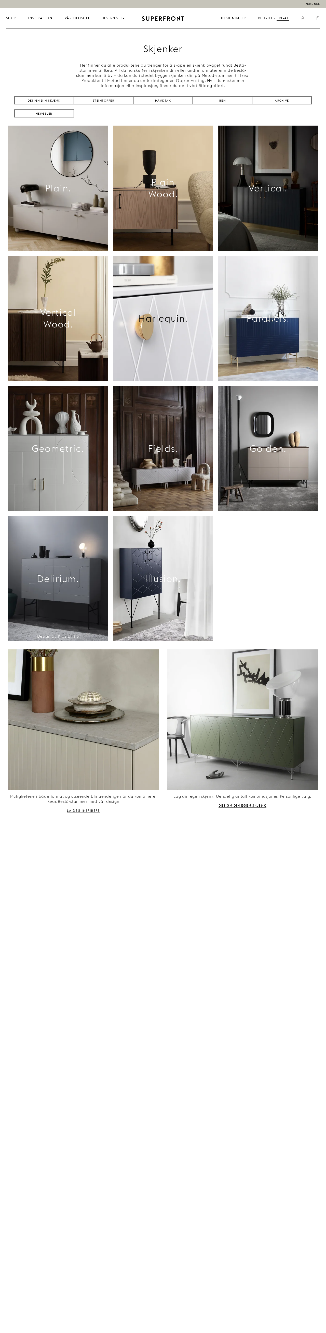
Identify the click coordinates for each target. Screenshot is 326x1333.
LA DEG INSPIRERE (83, 810)
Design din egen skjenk (242, 805)
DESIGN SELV (113, 18)
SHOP (11, 18)
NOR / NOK (313, 4)
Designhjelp (233, 18)
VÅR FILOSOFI (77, 18)
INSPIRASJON (40, 18)
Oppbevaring (190, 80)
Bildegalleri (211, 85)
